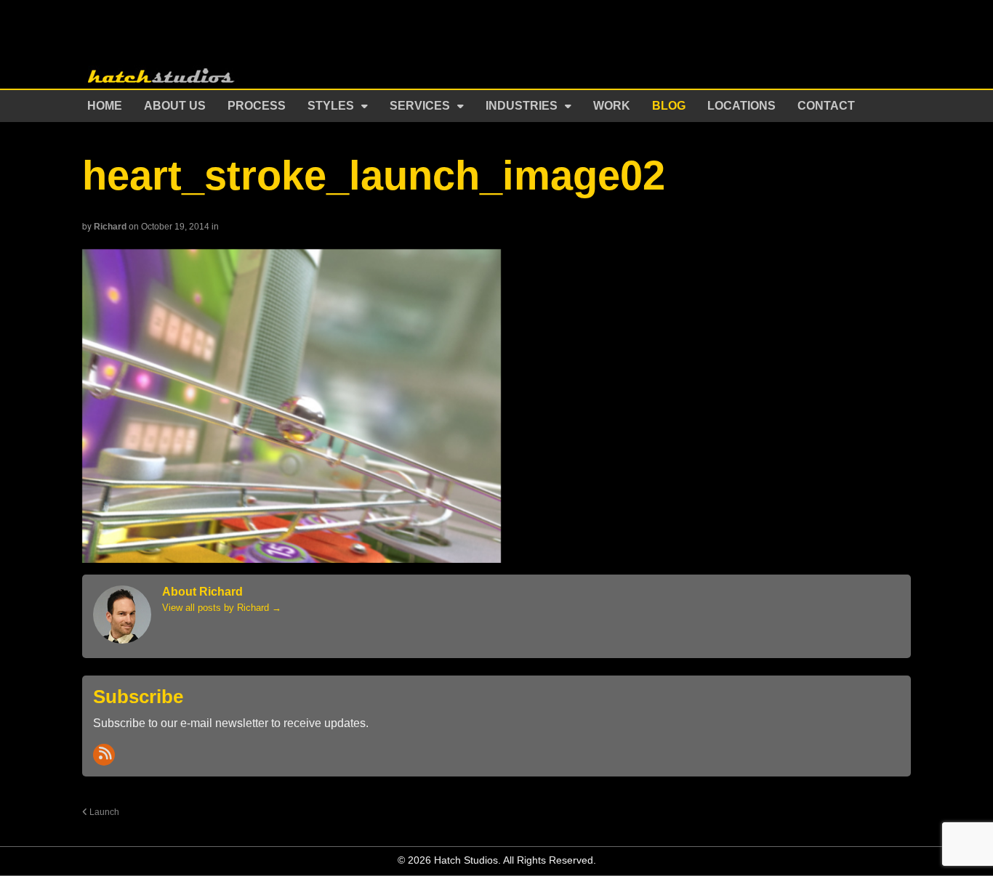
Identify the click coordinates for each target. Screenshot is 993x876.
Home (104, 106)
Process (257, 106)
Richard (110, 227)
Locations (741, 106)
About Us (175, 106)
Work (611, 106)
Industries (522, 106)
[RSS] (104, 755)
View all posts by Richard (221, 607)
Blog (669, 106)
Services (420, 106)
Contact (826, 106)
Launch (103, 811)
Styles (330, 106)
